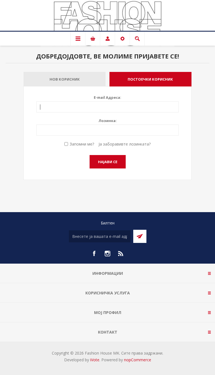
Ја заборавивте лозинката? (125, 144)
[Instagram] (107, 253)
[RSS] (120, 253)
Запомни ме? (82, 144)
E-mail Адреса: (107, 97)
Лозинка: (108, 120)
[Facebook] (94, 253)
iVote (94, 359)
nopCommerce (137, 359)
